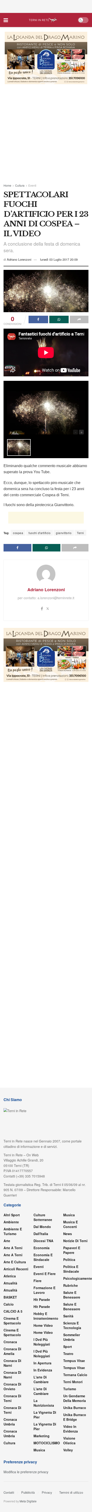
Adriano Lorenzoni (19, 259)
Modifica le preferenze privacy (26, 1471)
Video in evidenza (70, 1428)
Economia (41, 1247)
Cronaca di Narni (12, 1374)
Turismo (69, 1388)
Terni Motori (73, 1381)
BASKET (10, 1297)
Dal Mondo (42, 1226)
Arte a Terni (13, 1247)
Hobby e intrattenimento (45, 1316)
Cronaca (10, 1341)
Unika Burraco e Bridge (74, 1417)
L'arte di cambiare (41, 1379)
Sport (67, 1346)
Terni (80, 533)
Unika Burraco (74, 1407)
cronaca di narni (12, 1363)
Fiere (37, 1280)
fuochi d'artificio (39, 533)
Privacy (47, 1492)
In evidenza (42, 1370)
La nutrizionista (43, 1403)
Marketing (41, 1435)
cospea (18, 533)
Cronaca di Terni (12, 1398)
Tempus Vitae (74, 1360)
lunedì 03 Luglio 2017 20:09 (59, 259)
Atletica (10, 1276)
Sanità (68, 1316)
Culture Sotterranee (42, 1217)
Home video (43, 1325)
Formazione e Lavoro (44, 1290)
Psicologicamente (77, 1278)
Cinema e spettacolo (12, 1320)
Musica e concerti (70, 1224)
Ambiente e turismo (13, 1231)
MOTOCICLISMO (46, 1443)
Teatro (68, 1353)
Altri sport (12, 1215)
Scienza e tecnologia (72, 1325)
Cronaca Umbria (10, 1421)
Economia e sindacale (43, 1257)
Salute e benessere (71, 1294)
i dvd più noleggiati (41, 1342)
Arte (7, 1240)
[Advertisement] (46, 6)
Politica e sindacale (71, 1269)
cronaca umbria (10, 1433)
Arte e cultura (15, 1262)
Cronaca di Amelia (12, 1351)
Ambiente (11, 1222)
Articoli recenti (16, 1269)
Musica (39, 1450)
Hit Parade (41, 1299)
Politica (69, 1259)
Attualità (10, 1283)
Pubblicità (28, 1492)
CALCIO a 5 (13, 1311)
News (67, 1233)
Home (7, 185)
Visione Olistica (69, 1440)
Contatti (9, 1492)
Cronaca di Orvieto (12, 1386)
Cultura (20, 185)
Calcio (9, 1304)
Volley (68, 1450)
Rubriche (70, 1285)
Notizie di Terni (75, 1240)
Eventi (32, 185)
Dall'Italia (40, 1233)
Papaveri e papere (71, 1250)
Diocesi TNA (43, 1240)
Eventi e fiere (44, 1273)
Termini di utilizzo (71, 1492)
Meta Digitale (28, 1501)
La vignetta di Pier (44, 1414)
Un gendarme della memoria (74, 1398)
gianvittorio (63, 533)
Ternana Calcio (75, 1374)
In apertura (42, 1363)
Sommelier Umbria (71, 1337)
